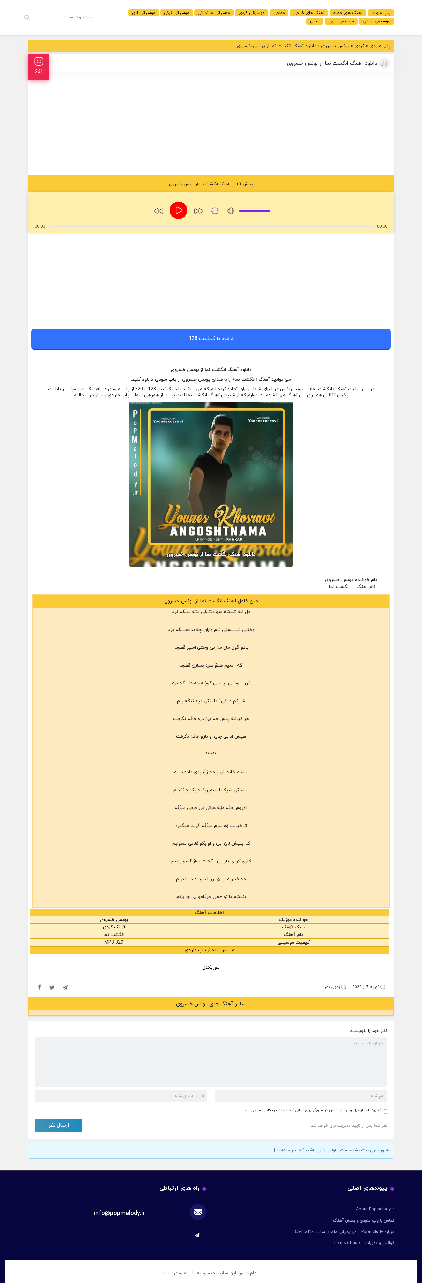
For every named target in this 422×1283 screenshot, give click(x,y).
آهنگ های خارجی (309, 13)
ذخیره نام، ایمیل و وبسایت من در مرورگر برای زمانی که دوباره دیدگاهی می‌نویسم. (312, 1110)
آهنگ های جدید (348, 13)
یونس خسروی (335, 46)
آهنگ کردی (114, 927)
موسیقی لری (143, 13)
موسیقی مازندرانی (214, 13)
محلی (315, 21)
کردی (359, 46)
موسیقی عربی (341, 21)
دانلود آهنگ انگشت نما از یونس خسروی (332, 63)
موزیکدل (211, 967)
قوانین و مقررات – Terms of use (363, 1243)
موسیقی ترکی (176, 13)
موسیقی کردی (252, 13)
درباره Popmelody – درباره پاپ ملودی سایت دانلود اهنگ (343, 1232)
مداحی (279, 13)
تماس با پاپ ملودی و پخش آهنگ (363, 1221)
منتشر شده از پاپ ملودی (209, 950)
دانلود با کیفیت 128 (211, 338)
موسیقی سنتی (376, 21)
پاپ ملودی (380, 13)
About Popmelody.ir (375, 1209)
